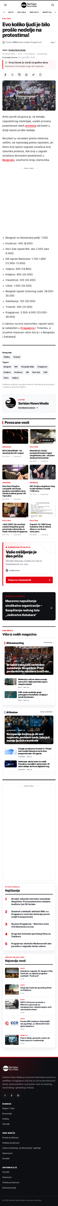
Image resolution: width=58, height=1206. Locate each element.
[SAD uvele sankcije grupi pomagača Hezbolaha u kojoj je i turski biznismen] (11, 694)
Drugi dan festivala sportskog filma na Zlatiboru (31, 935)
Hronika (6, 483)
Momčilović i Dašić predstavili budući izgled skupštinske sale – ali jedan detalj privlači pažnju (42, 454)
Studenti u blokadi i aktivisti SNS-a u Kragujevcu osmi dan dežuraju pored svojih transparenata (30, 914)
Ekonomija (7, 1113)
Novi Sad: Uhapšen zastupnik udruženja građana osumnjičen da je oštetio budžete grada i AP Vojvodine (14, 491)
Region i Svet (8, 1108)
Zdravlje (6, 1124)
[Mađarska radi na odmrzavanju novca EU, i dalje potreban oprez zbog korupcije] (11, 681)
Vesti (11, 12)
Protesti (34, 12)
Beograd (7, 367)
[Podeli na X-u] (12, 75)
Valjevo (15, 378)
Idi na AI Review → (46, 712)
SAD (45, 372)
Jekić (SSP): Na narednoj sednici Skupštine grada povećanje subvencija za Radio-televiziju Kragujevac (15, 528)
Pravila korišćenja (10, 1137)
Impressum (7, 1153)
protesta (30, 125)
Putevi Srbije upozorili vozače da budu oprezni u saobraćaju (35, 1039)
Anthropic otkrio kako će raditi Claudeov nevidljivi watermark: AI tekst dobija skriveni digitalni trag (33, 764)
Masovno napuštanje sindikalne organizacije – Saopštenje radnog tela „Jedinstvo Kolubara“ (23, 608)
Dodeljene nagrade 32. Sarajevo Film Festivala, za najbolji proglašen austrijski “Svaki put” (36, 973)
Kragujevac (42, 367)
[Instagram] (18, 1095)
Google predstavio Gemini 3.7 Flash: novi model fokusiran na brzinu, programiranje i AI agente (35, 751)
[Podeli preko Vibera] (19, 75)
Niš (27, 372)
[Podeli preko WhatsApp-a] (26, 75)
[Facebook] (11, 1095)
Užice (6, 378)
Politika (21, 12)
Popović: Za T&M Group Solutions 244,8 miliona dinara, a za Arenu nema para (40, 528)
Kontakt (6, 1158)
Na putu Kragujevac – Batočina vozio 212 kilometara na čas (30, 925)
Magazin (6, 447)
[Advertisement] (29, 200)
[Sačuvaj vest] (40, 75)
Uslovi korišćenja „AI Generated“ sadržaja (21, 1148)
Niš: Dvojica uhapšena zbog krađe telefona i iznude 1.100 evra (42, 488)
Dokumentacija (9, 1187)
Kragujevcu (28, 328)
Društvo (47, 12)
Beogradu (8, 159)
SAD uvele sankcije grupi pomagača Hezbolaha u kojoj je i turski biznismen (33, 694)
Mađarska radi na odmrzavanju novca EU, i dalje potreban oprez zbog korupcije (33, 681)
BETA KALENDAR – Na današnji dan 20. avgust (13, 451)
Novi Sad (36, 372)
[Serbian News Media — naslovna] (29, 5)
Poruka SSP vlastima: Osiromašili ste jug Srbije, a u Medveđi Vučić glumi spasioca (35, 1023)
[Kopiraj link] (33, 75)
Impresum (6, 1177)
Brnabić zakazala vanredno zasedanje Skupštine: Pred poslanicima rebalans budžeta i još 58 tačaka (30, 901)
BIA (16, 367)
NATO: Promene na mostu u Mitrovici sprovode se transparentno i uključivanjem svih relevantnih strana (35, 1005)
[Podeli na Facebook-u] (5, 75)
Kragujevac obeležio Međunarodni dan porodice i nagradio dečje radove (31, 944)
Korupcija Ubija (27, 367)
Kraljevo (7, 372)
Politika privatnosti (10, 1143)
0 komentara (42, 54)
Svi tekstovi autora (26, 408)
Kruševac (18, 372)
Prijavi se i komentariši (29, 580)
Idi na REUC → (48, 642)
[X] (5, 1095)
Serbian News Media (17, 50)
